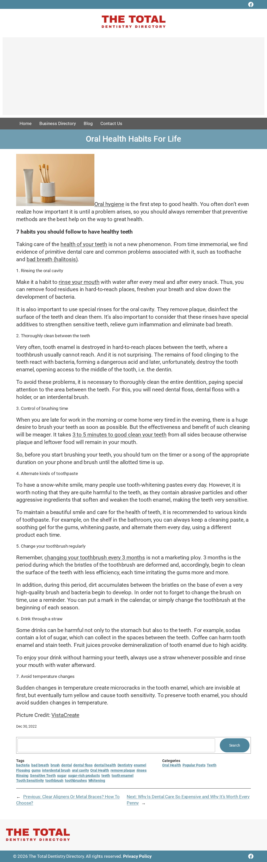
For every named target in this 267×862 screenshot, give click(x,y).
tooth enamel (123, 775)
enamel (140, 765)
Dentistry (125, 765)
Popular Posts (194, 765)
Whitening (96, 780)
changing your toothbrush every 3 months (94, 557)
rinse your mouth (79, 282)
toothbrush (54, 780)
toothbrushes (76, 780)
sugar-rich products (84, 775)
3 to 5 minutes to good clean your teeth (119, 435)
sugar (61, 775)
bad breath (40, 765)
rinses (142, 770)
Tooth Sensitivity (30, 780)
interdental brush (56, 770)
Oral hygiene (109, 204)
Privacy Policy (137, 856)
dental (66, 765)
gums (36, 770)
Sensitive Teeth (43, 775)
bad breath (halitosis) (52, 259)
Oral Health (99, 770)
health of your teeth (83, 244)
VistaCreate (65, 715)
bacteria (23, 765)
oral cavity (80, 770)
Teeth (211, 765)
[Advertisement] (133, 78)
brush (55, 765)
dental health (105, 765)
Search (234, 745)
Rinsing (22, 775)
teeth (105, 775)
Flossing (23, 770)
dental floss (83, 765)
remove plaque (123, 770)
